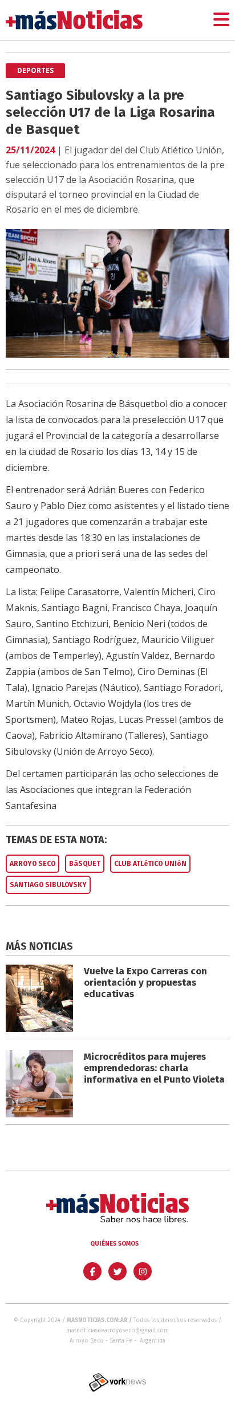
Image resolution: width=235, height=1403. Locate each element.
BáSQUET (84, 864)
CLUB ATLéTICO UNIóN (150, 864)
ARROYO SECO (32, 864)
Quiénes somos (114, 1243)
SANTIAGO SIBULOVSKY (48, 885)
